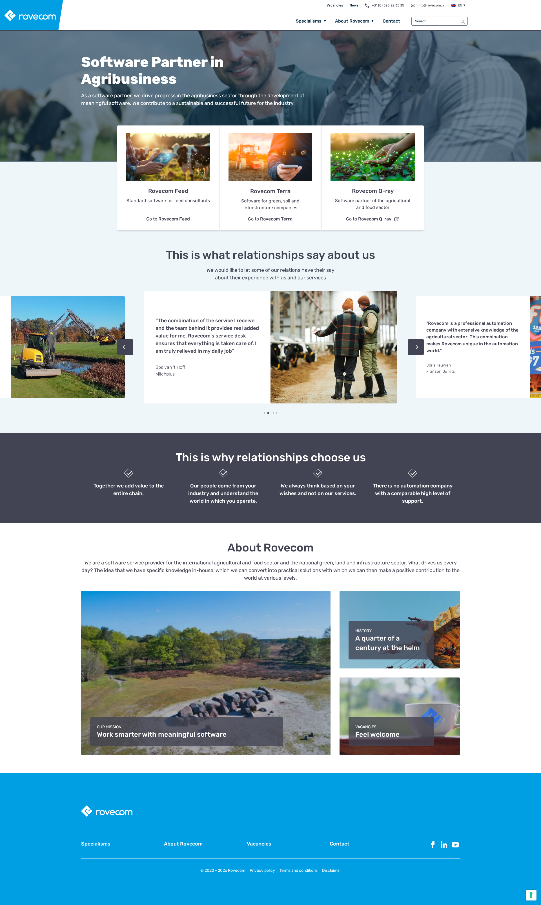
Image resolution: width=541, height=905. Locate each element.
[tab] (264, 413)
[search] (462, 21)
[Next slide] (416, 347)
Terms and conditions (299, 870)
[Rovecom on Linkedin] (444, 844)
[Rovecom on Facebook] (432, 844)
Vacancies (335, 5)
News (354, 5)
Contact (391, 21)
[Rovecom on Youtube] (455, 844)
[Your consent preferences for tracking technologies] (531, 895)
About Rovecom (352, 21)
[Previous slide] (125, 347)
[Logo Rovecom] (31, 15)
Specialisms (309, 21)
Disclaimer (331, 870)
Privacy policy (262, 870)
